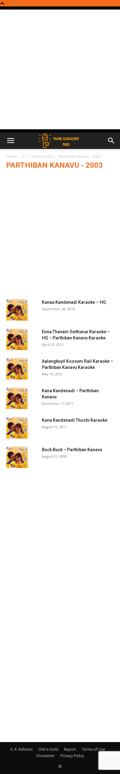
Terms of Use (93, 749)
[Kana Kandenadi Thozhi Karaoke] (17, 428)
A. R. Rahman (21, 749)
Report (70, 749)
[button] (10, 140)
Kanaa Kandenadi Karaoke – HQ (74, 302)
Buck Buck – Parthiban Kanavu (72, 449)
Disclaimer (45, 755)
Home (11, 156)
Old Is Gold (48, 749)
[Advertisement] (60, 69)
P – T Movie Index (38, 156)
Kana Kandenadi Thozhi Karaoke (74, 420)
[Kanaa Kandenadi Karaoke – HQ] (17, 310)
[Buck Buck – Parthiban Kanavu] (17, 457)
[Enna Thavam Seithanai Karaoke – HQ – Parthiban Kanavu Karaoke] (17, 339)
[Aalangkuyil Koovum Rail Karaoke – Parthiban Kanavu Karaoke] (17, 369)
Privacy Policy (72, 755)
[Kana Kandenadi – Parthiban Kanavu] (17, 398)
